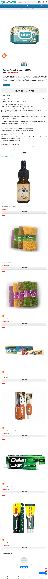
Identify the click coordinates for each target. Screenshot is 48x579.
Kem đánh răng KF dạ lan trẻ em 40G (9, 374)
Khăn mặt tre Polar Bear (6, 262)
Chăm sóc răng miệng (16, 8)
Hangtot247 (5, 73)
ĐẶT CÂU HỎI (42, 573)
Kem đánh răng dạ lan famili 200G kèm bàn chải (11, 542)
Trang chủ (4, 8)
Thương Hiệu (18, 578)
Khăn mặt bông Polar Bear (7, 318)
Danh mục (6, 6)
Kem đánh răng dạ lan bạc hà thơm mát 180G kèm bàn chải (13, 486)
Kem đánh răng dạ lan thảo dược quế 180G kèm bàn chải (13, 430)
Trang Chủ (7, 578)
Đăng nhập (40, 578)
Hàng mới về (39, 6)
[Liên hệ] (46, 571)
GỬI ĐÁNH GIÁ (24, 567)
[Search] (39, 2)
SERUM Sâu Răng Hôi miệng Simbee (9, 206)
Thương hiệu (14, 6)
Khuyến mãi (22, 6)
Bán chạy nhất (30, 6)
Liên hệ (45, 6)
